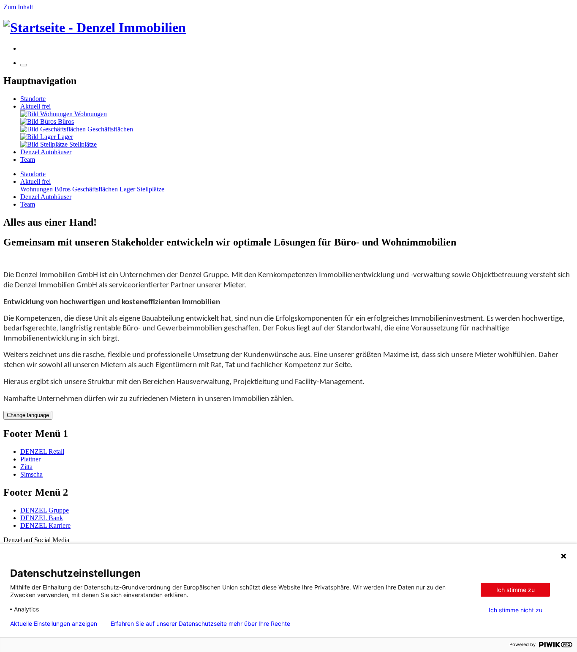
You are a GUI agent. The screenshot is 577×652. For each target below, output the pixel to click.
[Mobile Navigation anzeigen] (23, 65)
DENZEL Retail (42, 451)
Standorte (33, 98)
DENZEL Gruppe (44, 510)
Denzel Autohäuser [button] (45, 196)
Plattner (30, 459)
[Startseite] (288, 27)
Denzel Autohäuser (45, 151)
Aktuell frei (35, 106)
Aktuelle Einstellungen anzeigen (53, 623)
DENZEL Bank (41, 517)
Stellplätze (150, 189)
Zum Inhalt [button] (18, 7)
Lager (127, 189)
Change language (28, 415)
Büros (62, 189)
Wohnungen (36, 189)
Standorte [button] (33, 173)
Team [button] (27, 204)
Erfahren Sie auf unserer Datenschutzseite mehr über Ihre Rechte (200, 623)
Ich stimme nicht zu (515, 610)
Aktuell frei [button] (35, 181)
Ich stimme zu (515, 589)
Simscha (31, 474)
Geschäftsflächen (95, 189)
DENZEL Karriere (45, 525)
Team (27, 159)
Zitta (26, 466)
